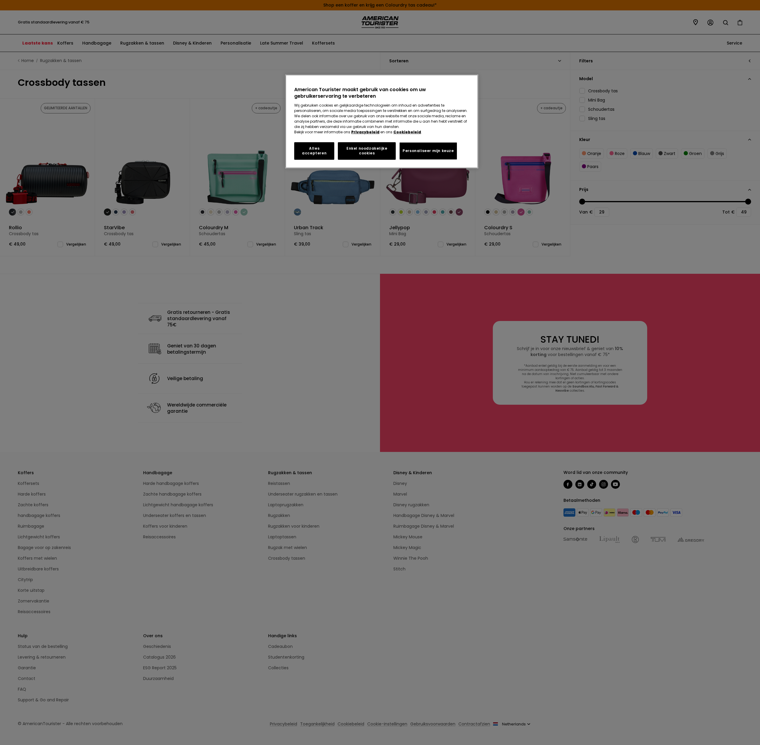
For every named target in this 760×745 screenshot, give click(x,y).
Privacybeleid (365, 132)
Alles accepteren (314, 151)
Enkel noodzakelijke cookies (366, 151)
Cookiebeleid (407, 132)
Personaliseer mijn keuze (428, 150)
